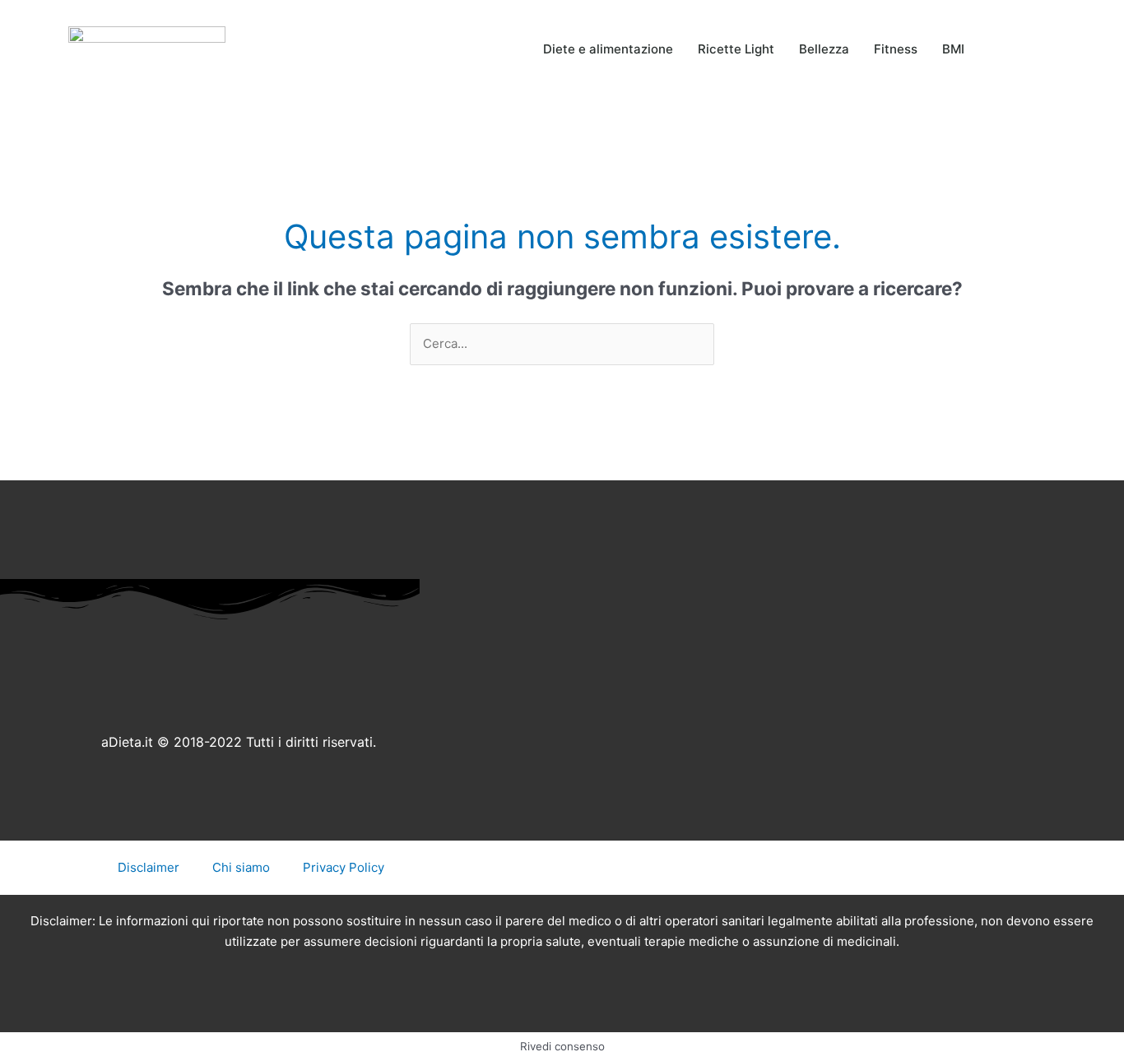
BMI (953, 49)
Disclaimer (148, 867)
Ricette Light (736, 49)
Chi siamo (241, 867)
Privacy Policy (343, 867)
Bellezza (824, 49)
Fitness (895, 49)
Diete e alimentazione (608, 49)
